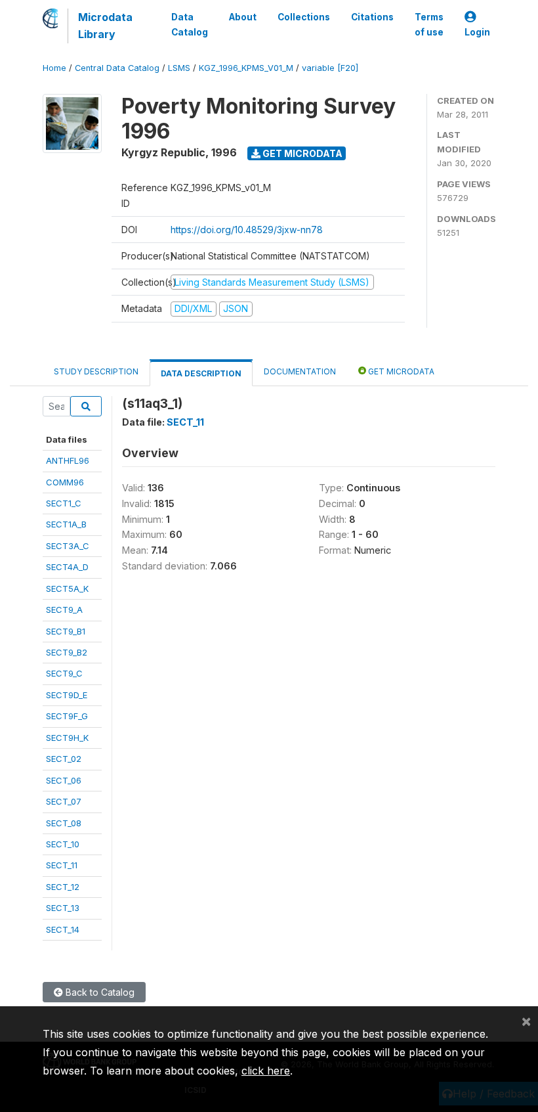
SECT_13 (62, 907)
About (243, 17)
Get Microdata (301, 153)
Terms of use (429, 24)
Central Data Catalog (117, 68)
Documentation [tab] (300, 371)
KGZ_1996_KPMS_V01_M (246, 68)
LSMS (179, 68)
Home (54, 68)
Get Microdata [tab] (400, 371)
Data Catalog (189, 24)
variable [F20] (330, 68)
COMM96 (65, 482)
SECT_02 (63, 758)
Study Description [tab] (96, 371)
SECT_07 (63, 801)
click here (265, 1070)
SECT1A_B (66, 524)
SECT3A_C (67, 546)
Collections (304, 17)
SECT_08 (63, 823)
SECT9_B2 (66, 652)
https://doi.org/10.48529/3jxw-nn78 (247, 229)
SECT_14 (62, 929)
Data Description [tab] (201, 373)
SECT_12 (62, 886)
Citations (372, 17)
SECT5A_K (67, 588)
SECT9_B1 (65, 631)
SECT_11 (61, 865)
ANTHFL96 (67, 460)
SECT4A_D (67, 567)
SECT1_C (63, 503)
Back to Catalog (98, 992)
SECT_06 (63, 780)
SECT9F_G (67, 716)
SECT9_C (64, 673)
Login (477, 32)
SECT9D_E (66, 695)
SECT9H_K (67, 737)
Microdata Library (105, 26)
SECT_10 (62, 844)
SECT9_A (64, 609)
